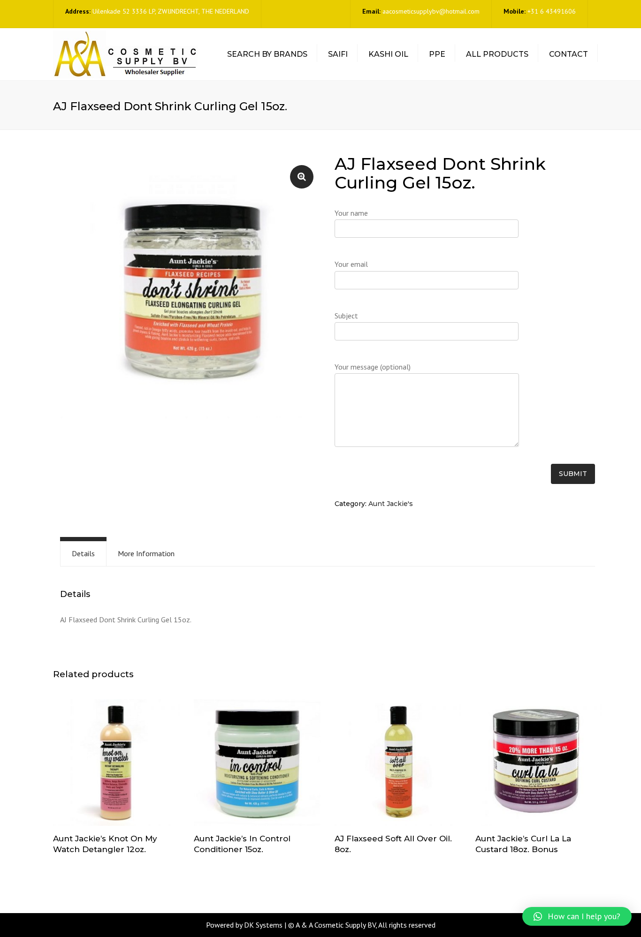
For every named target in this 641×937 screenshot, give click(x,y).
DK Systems (263, 924)
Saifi (338, 54)
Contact (568, 54)
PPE (437, 54)
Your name (351, 213)
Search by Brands (267, 54)
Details (83, 553)
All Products (497, 54)
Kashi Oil (388, 54)
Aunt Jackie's (390, 503)
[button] (577, 916)
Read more (116, 763)
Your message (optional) (373, 366)
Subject (346, 315)
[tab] (83, 554)
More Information (146, 553)
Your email (351, 264)
